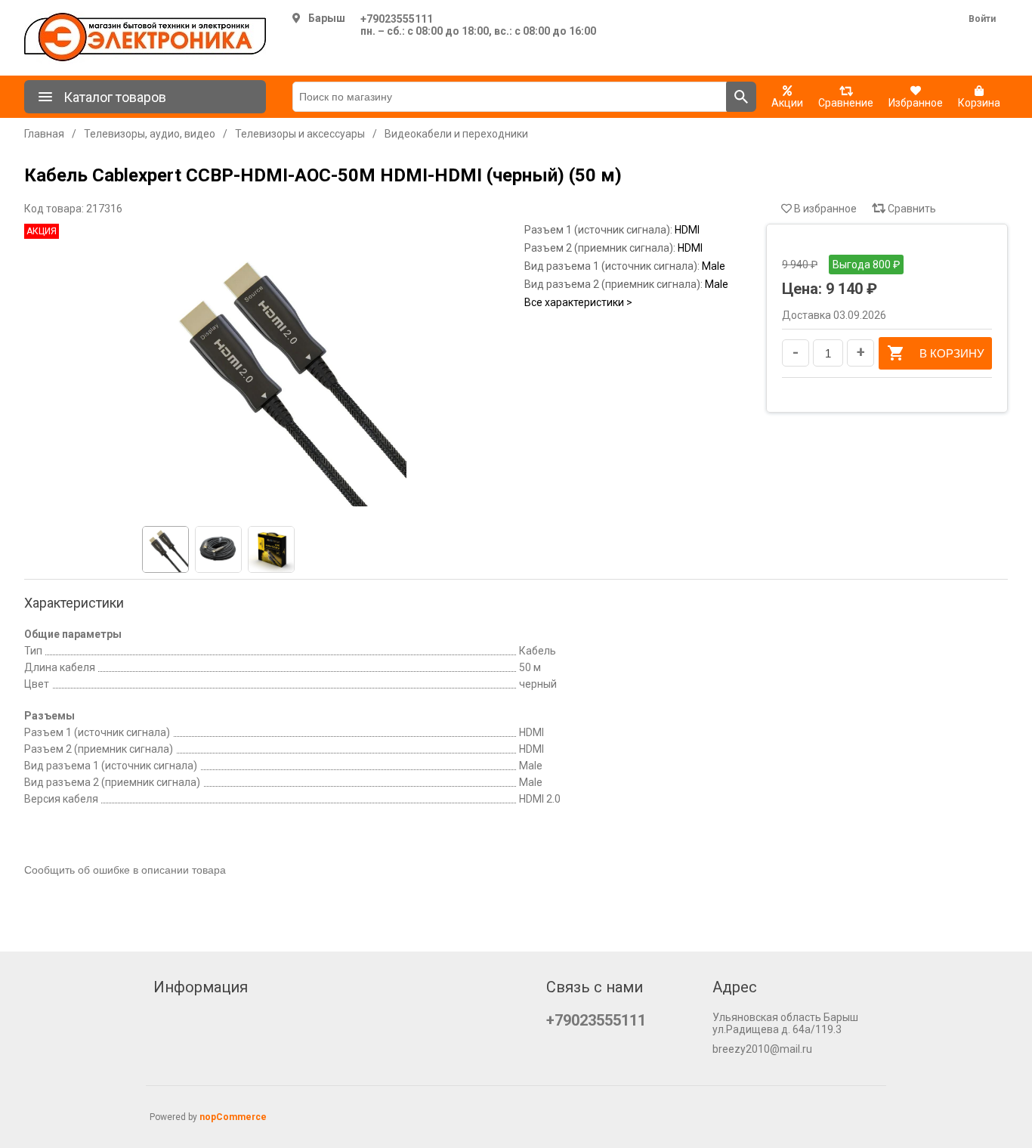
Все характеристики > (578, 302)
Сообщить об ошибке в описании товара (125, 870)
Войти (982, 19)
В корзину (951, 353)
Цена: (802, 289)
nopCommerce (233, 1117)
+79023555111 (396, 19)
